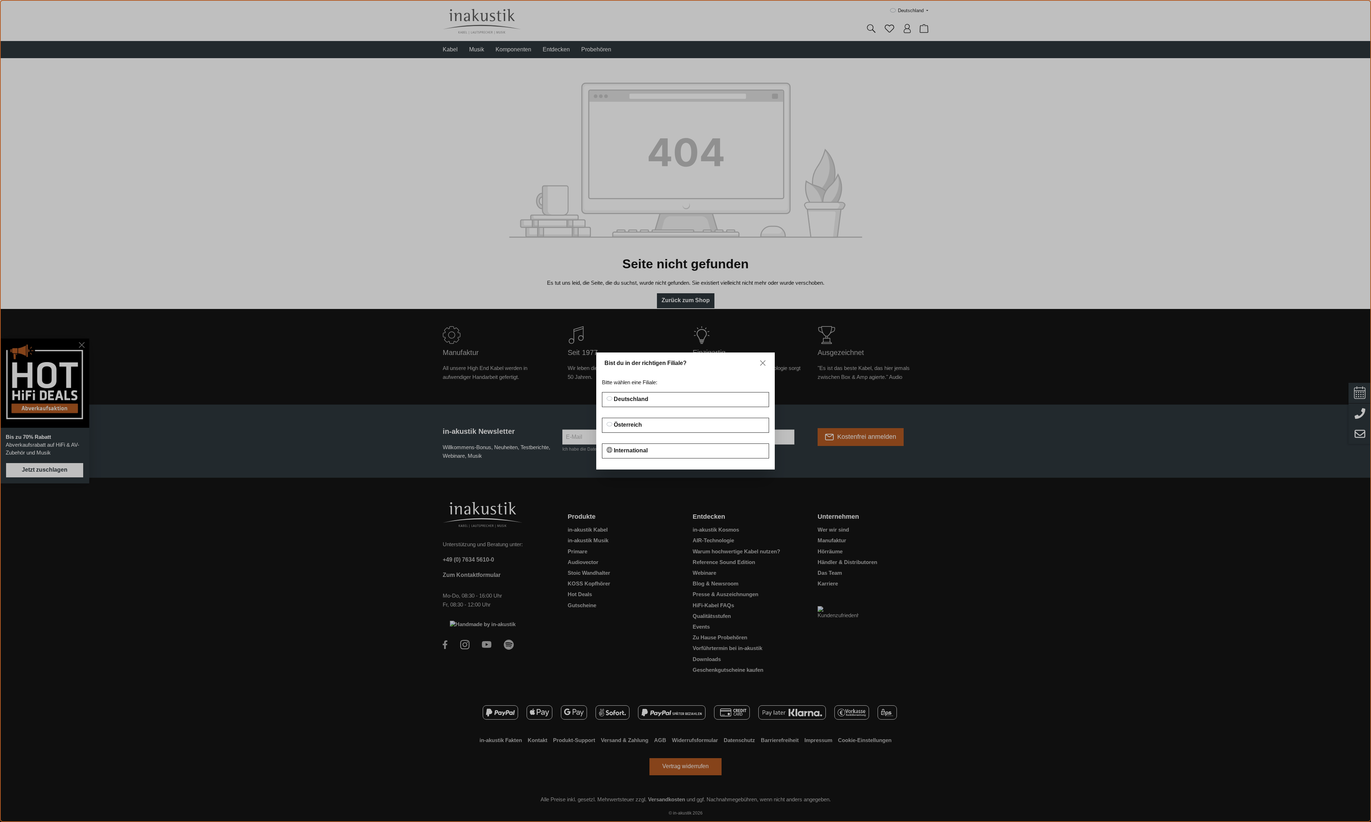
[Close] (762, 363)
